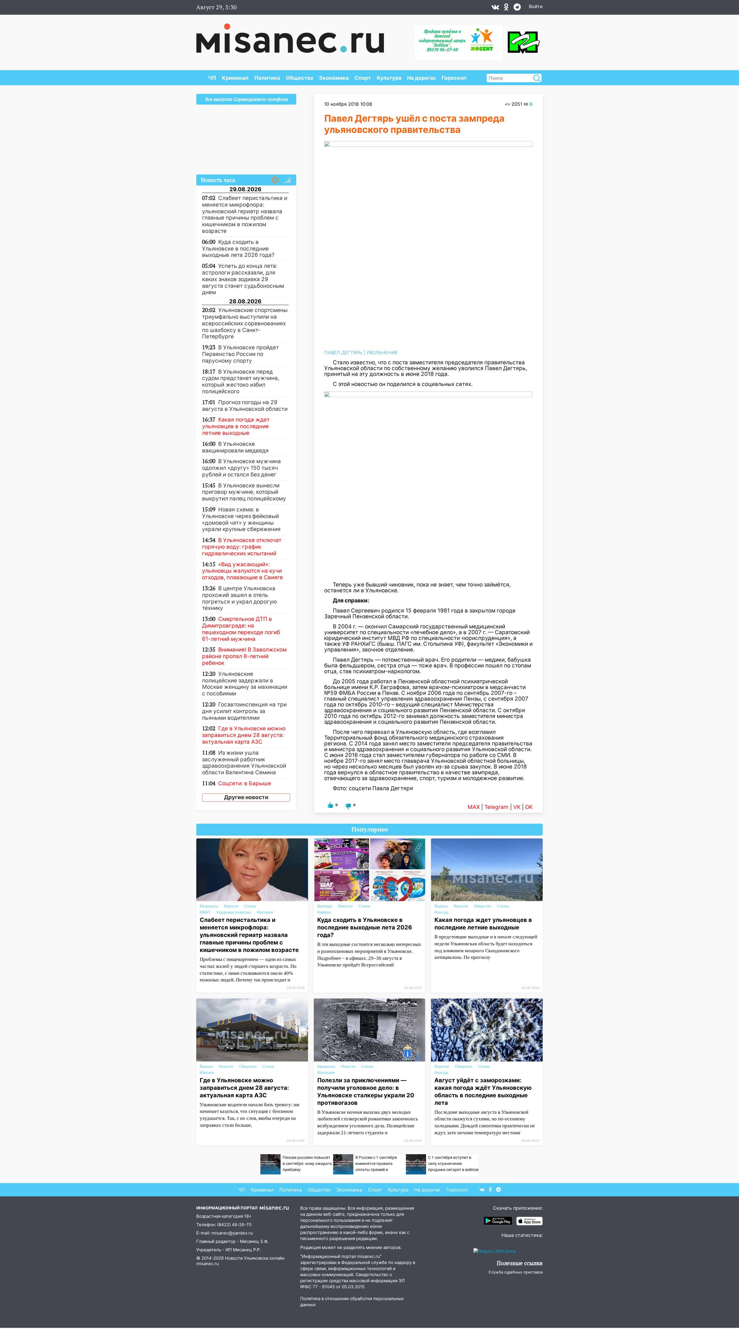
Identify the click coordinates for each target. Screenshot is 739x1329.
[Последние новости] (275, 180)
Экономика (334, 78)
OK (529, 807)
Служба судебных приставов (515, 1272)
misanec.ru (207, 1263)
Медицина (209, 906)
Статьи (250, 906)
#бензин (207, 1072)
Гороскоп (454, 78)
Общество (299, 78)
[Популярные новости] (287, 180)
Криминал (235, 78)
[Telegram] (517, 8)
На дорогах (421, 78)
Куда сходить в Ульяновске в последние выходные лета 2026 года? (364, 927)
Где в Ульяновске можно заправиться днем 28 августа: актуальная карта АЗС (244, 1088)
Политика (267, 78)
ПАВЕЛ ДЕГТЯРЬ (343, 352)
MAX (474, 807)
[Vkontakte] (495, 8)
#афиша (324, 912)
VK (516, 807)
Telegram (496, 807)
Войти (536, 6)
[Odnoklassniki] (506, 8)
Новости (231, 906)
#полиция (325, 1072)
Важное (441, 906)
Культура (389, 78)
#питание (265, 912)
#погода (441, 912)
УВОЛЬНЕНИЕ (382, 352)
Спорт (362, 78)
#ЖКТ (205, 912)
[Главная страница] (290, 35)
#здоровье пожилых (234, 912)
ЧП (212, 78)
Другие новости (246, 797)
